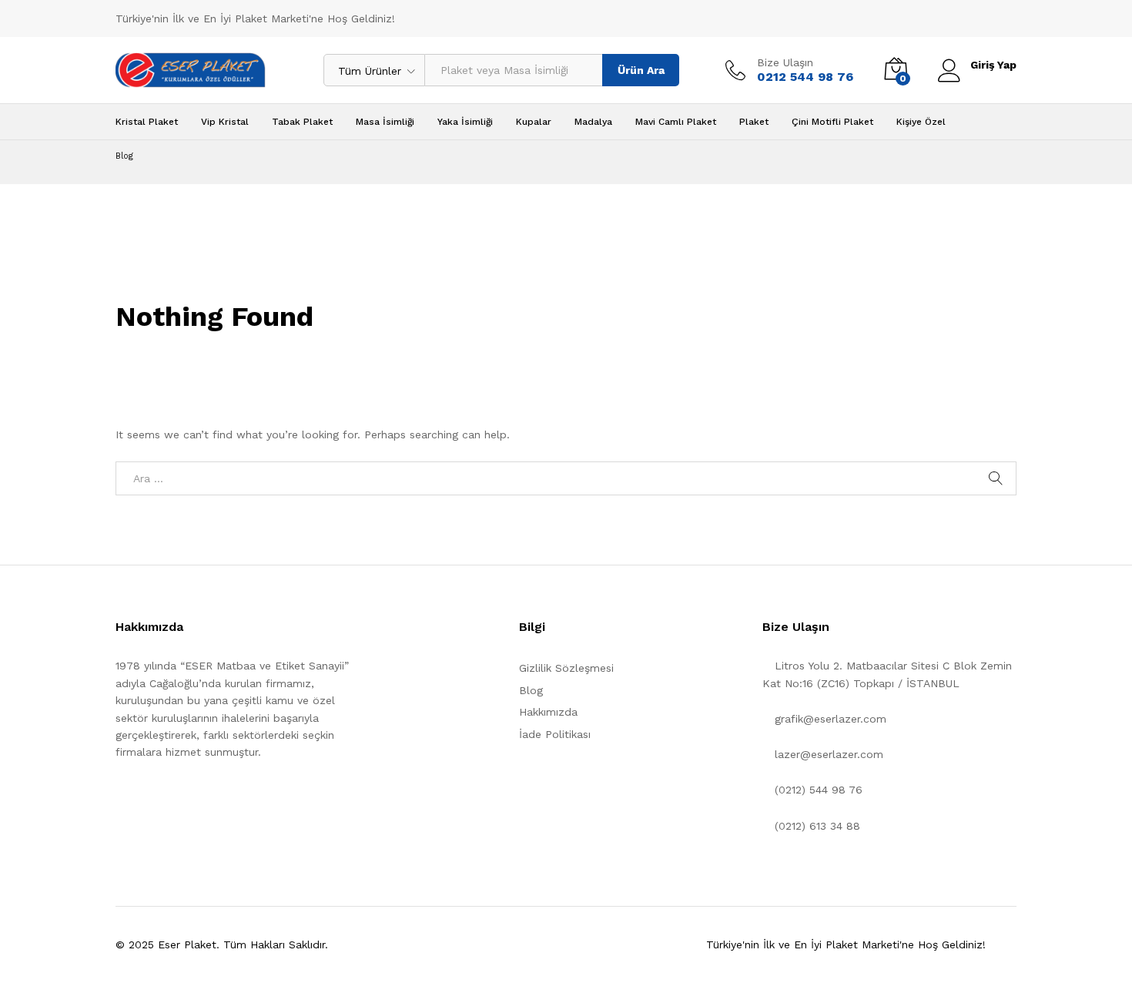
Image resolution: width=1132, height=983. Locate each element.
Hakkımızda (548, 712)
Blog (531, 690)
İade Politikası (555, 734)
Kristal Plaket (147, 121)
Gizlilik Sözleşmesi (566, 668)
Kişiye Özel (921, 121)
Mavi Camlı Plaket (675, 121)
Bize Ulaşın (785, 62)
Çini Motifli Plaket (832, 121)
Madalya (593, 121)
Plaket (754, 121)
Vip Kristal (225, 121)
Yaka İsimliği (465, 121)
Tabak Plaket (302, 121)
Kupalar (533, 121)
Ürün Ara (641, 70)
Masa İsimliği (385, 121)
